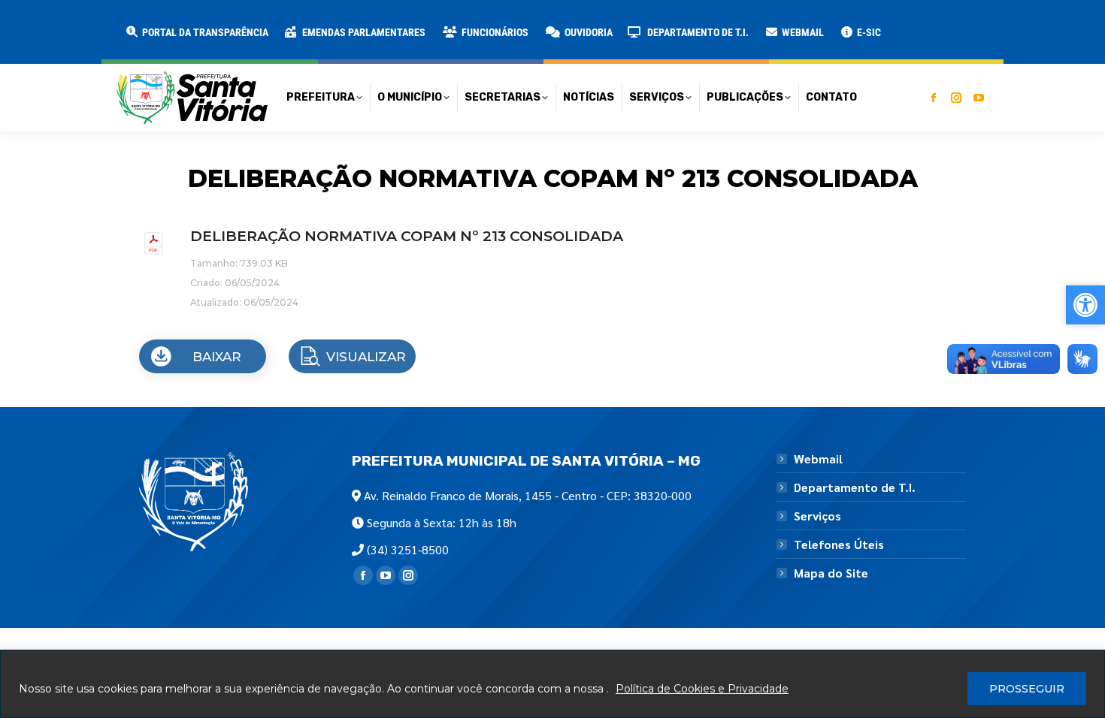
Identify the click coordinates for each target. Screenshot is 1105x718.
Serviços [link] (817, 516)
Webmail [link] (818, 459)
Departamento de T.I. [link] (855, 487)
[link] (196, 32)
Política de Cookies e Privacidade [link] (702, 688)
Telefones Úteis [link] (839, 544)
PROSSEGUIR (1026, 688)
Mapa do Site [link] (831, 573)
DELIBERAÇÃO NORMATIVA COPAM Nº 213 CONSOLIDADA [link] (406, 236)
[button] (242, 22)
